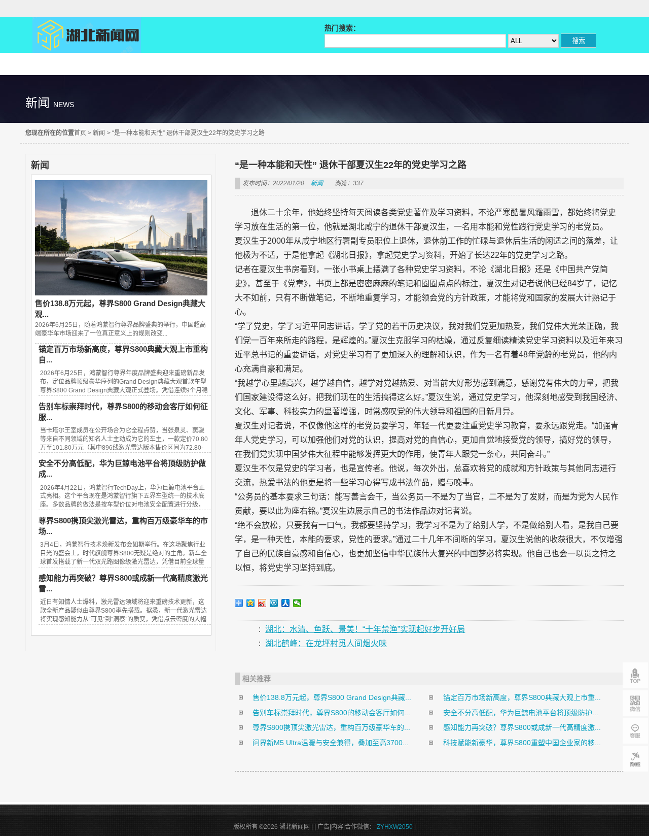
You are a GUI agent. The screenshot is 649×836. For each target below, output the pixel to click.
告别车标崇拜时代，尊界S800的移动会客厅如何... (331, 713)
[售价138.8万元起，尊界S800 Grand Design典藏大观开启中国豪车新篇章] (121, 293)
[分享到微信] (297, 603)
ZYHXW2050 (395, 826)
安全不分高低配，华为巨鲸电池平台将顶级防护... (520, 713)
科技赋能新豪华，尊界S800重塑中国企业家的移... (522, 743)
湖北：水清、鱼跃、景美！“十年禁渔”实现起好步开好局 (365, 629)
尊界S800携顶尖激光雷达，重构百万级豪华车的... (331, 727)
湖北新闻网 (86, 35)
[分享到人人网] (285, 603)
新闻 (99, 133)
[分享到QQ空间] (250, 603)
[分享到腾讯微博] (274, 603)
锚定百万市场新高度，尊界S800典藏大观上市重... (522, 697)
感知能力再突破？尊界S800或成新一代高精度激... (522, 727)
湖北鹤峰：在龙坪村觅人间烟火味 (326, 643)
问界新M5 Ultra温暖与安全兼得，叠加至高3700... (331, 743)
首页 (80, 133)
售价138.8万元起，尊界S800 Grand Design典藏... (332, 697)
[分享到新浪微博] (262, 603)
